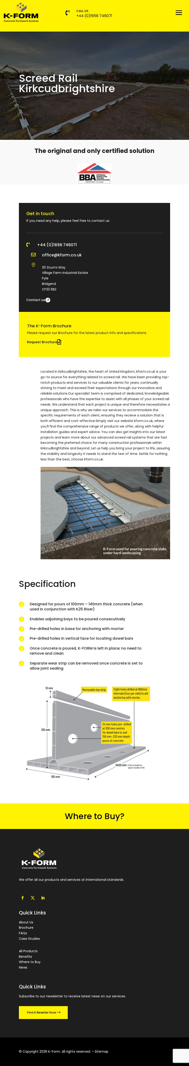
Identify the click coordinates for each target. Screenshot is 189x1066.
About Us (26, 922)
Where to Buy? (94, 816)
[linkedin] (43, 898)
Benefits (25, 956)
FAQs (23, 933)
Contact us (35, 300)
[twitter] (32, 898)
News (23, 967)
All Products (28, 951)
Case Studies (29, 938)
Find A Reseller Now (41, 1012)
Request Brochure (42, 342)
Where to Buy (30, 962)
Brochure (26, 927)
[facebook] (22, 898)
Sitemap (101, 1051)
